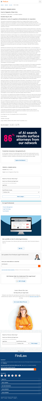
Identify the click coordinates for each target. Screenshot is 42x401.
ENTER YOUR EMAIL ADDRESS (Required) (8, 367)
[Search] (40, 1)
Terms (2, 398)
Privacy (5, 398)
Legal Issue (4, 185)
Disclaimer (10, 398)
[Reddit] (16, 376)
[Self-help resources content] (40, 386)
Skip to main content (21, 1)
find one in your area (34, 296)
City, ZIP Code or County (7, 190)
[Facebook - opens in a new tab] (2, 376)
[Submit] (39, 266)
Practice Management (8, 207)
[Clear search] (38, 192)
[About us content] (40, 379)
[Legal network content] (40, 392)
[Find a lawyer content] (40, 382)
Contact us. (5, 363)
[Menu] (1, 2)
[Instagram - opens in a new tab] (12, 376)
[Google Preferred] (19, 376)
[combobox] (21, 187)
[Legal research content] (40, 389)
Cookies (15, 398)
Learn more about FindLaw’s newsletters (8, 269)
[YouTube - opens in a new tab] (5, 376)
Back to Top (21, 351)
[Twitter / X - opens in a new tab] (9, 376)
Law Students (6, 211)
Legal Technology (7, 209)
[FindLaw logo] (5, 2)
